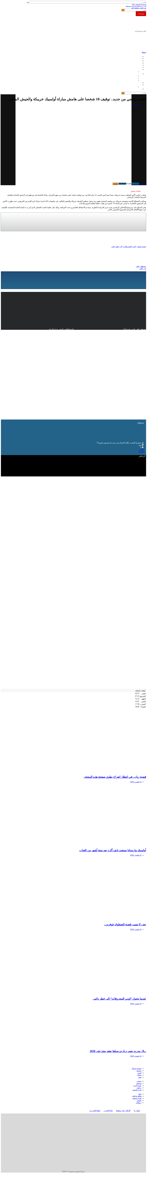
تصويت (141, 449)
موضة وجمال (132, 78)
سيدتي (139, 74)
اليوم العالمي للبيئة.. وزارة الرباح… (60, 329)
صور (139, 85)
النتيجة (141, 452)
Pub (135, 87)
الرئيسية (138, 56)
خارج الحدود (136, 69)
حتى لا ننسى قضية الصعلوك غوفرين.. (125, 924)
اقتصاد (139, 61)
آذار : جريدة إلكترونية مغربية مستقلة (136, 6)
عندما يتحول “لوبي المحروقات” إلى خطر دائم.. (119, 998)
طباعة (115, 184)
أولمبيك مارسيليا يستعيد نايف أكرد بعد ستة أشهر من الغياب (112, 850)
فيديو (139, 89)
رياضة (139, 1088)
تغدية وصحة (132, 76)
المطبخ (134, 80)
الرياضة (138, 63)
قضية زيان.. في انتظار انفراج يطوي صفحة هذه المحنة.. (52, 14)
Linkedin (135, 184)
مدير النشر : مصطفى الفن (138, 8)
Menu (144, 52)
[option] (110, 332)
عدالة (139, 67)
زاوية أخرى (137, 83)
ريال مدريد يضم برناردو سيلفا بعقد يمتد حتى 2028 (118, 1051)
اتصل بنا (137, 1111)
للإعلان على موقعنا (123, 1111)
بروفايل (138, 1103)
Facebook (122, 184)
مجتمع (139, 65)
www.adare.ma (140, 18)
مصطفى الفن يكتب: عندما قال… (133, 329)
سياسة (138, 59)
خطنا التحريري (94, 1111)
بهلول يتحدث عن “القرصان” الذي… (60, 370)
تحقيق (139, 1100)
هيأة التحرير (108, 1111)
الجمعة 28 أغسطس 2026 (139, 4)
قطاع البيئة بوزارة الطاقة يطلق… (133, 370)
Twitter (129, 184)
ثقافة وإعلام (136, 1096)
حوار (135, 72)
